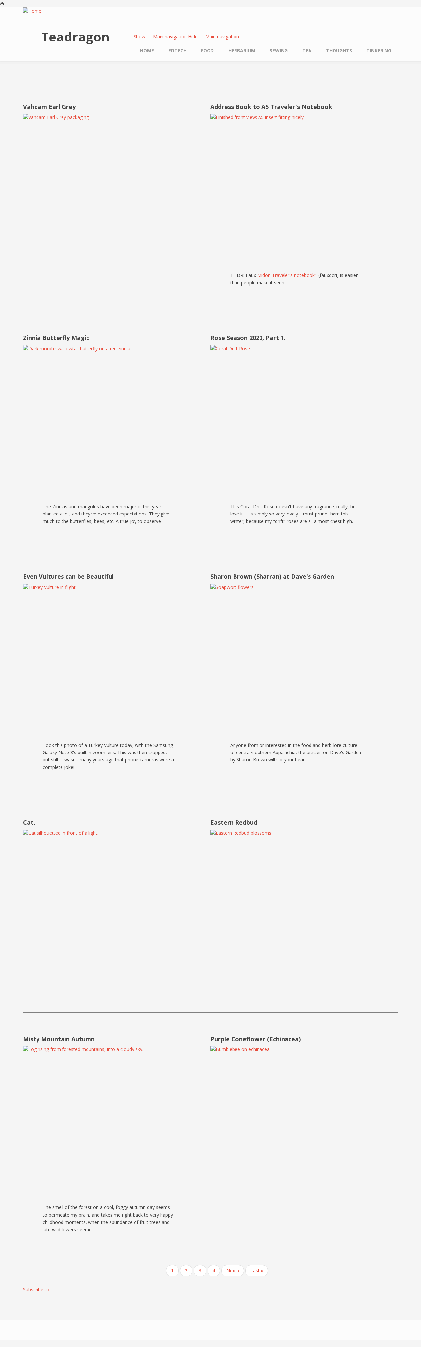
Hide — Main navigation (213, 36)
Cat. (29, 822)
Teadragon (75, 36)
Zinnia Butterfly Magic (56, 338)
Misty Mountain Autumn (59, 1039)
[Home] (32, 11)
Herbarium (241, 50)
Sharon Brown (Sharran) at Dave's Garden (272, 576)
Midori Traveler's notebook (287, 275)
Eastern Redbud (233, 822)
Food (207, 50)
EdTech (177, 50)
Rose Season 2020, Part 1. (247, 338)
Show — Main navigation (160, 36)
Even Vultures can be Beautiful (68, 576)
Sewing (279, 50)
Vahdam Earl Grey (49, 107)
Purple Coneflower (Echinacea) (255, 1039)
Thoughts (339, 50)
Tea (306, 50)
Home (147, 50)
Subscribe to (36, 1289)
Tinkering (378, 50)
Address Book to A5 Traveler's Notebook (271, 107)
